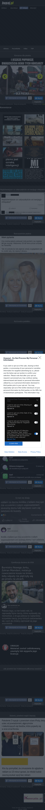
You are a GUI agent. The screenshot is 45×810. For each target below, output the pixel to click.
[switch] (36, 405)
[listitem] (22, 400)
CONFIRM (13, 443)
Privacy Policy (36, 452)
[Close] (40, 358)
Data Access (22, 452)
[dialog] (22, 405)
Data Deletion (9, 452)
